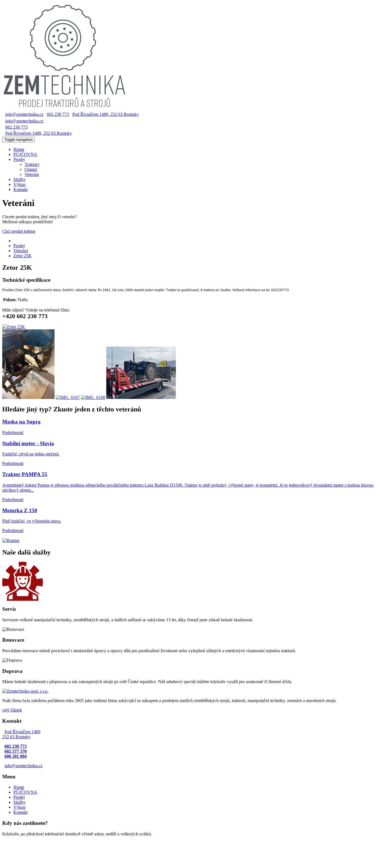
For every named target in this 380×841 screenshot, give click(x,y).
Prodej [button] (19, 159)
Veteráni (31, 174)
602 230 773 (58, 114)
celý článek (12, 710)
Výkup (19, 184)
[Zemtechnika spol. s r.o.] (25, 691)
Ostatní (30, 169)
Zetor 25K (22, 255)
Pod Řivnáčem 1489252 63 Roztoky (21, 734)
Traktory (32, 164)
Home (18, 787)
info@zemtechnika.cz (24, 114)
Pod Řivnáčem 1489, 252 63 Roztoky (105, 114)
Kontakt (20, 189)
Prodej (19, 245)
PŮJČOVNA (25, 154)
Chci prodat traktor (18, 231)
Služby (19, 179)
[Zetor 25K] (13, 326)
